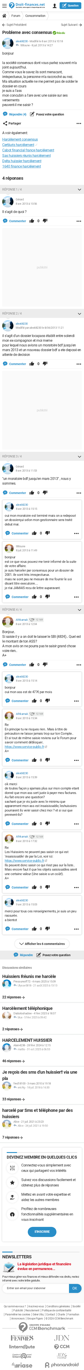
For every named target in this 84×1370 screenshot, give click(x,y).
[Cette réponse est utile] (32, 221)
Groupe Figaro (35, 1318)
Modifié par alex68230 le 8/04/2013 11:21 (40, 327)
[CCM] (62, 1347)
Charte (61, 1314)
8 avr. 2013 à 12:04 (26, 624)
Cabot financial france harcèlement (28, 150)
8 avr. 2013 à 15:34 (26, 718)
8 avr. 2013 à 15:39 (26, 777)
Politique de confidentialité (56, 1310)
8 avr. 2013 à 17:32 (26, 841)
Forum (15, 16)
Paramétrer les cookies (17, 1314)
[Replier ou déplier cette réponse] (79, 189)
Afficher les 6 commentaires (45, 944)
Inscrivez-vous (36, 1306)
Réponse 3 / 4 (12, 456)
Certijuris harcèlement (18, 145)
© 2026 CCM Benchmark (59, 1318)
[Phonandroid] (62, 1365)
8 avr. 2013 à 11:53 (26, 470)
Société (76, 1306)
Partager (15, 123)
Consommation (35, 16)
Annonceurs (18, 1318)
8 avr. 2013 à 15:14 (26, 680)
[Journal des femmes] (22, 1338)
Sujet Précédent (16, 25)
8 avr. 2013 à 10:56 (26, 203)
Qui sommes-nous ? (15, 1306)
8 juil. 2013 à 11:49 (26, 550)
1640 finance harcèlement (21, 166)
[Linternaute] (22, 1347)
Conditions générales (58, 1306)
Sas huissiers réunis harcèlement (26, 155)
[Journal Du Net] (62, 1338)
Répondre (26, 955)
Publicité (18, 1310)
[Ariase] (22, 1365)
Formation (73, 1314)
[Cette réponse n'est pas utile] (45, 221)
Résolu (61, 33)
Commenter (17, 221)
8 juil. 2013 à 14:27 (42, 45)
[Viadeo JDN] (62, 1356)
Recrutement (32, 1310)
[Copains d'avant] (22, 1356)
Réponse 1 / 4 (12, 189)
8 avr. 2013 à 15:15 (26, 508)
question (73, 5)
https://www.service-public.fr (24, 747)
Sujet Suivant (69, 25)
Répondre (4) (17, 114)
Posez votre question (50, 114)
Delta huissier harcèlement (21, 161)
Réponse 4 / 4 (12, 609)
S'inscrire (42, 1231)
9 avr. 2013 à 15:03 (26, 904)
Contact (50, 1314)
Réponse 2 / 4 (12, 313)
